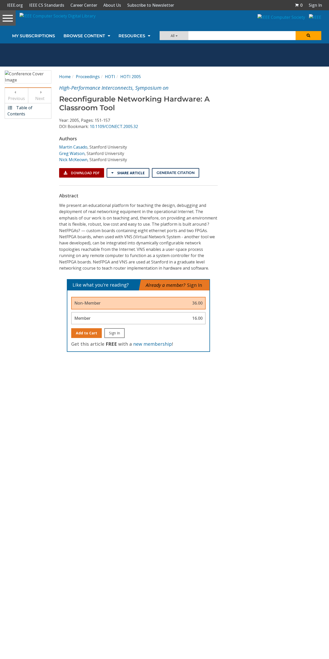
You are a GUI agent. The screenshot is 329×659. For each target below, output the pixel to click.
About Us (112, 5)
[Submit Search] (308, 35)
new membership (152, 344)
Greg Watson (72, 153)
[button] (299, 5)
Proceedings (88, 76)
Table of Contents (19, 111)
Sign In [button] (315, 5)
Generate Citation (176, 172)
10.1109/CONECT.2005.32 (114, 126)
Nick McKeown (73, 159)
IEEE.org (15, 5)
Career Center (83, 5)
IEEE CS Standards (46, 5)
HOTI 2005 (130, 76)
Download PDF (84, 172)
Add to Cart (86, 333)
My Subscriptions (33, 35)
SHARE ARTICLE (130, 172)
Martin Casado (73, 147)
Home (65, 76)
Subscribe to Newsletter (150, 5)
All (173, 35)
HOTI (110, 76)
